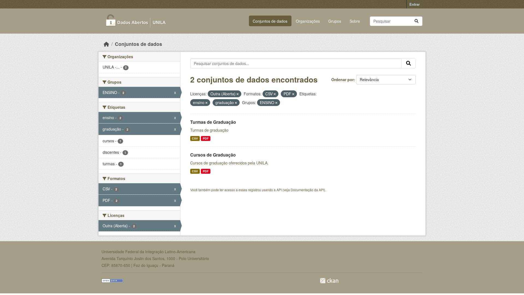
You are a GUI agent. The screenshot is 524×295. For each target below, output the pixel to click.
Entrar (414, 4)
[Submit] (416, 21)
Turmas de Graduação (213, 122)
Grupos (334, 21)
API (279, 189)
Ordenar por (342, 79)
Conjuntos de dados (270, 21)
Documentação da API (307, 189)
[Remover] (238, 94)
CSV (195, 138)
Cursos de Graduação (213, 155)
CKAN (329, 281)
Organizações (308, 21)
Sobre (355, 21)
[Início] (106, 43)
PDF (206, 138)
